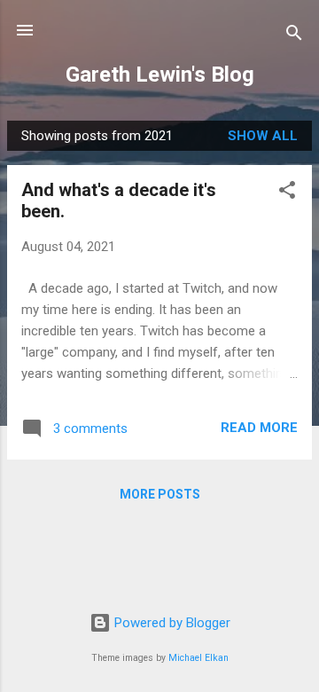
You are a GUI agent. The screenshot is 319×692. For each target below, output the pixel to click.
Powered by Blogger (170, 623)
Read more (259, 428)
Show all (263, 136)
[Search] (294, 36)
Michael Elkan (198, 658)
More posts (160, 494)
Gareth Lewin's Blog (160, 74)
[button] (287, 193)
